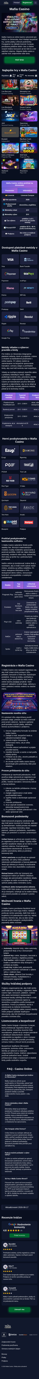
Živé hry (14, 75)
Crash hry (22, 75)
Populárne (5, 75)
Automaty (31, 75)
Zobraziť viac (19, 1309)
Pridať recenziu (19, 1235)
